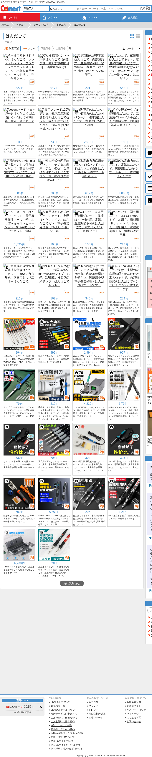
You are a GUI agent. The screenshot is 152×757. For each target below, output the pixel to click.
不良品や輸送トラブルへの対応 (67, 733)
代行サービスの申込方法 (64, 713)
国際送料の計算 (97, 713)
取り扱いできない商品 (63, 729)
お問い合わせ (134, 721)
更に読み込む (71, 583)
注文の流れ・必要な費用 (64, 717)
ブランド (93, 706)
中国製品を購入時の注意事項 (66, 748)
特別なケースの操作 (61, 725)
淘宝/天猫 (14, 48)
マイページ (133, 713)
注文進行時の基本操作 (63, 721)
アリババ (33, 48)
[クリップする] (7, 57)
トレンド (93, 709)
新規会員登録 (134, 702)
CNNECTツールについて (64, 709)
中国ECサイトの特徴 (62, 741)
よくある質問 (134, 717)
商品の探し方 (58, 706)
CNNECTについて (60, 702)
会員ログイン (134, 706)
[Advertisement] (71, 617)
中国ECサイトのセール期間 (65, 744)
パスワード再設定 (136, 709)
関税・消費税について (63, 737)
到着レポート (96, 717)
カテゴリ (93, 702)
